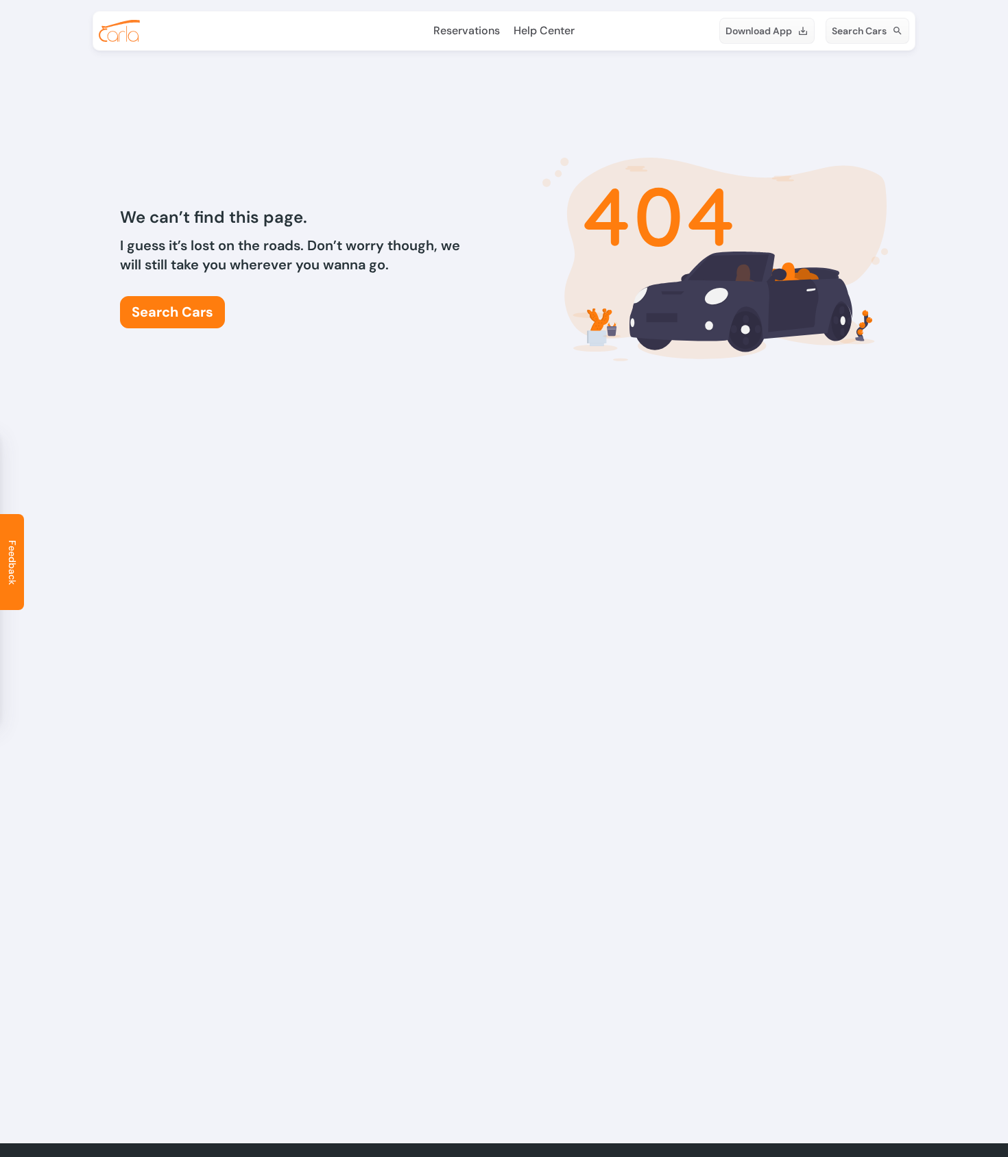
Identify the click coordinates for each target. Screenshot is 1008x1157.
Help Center (544, 30)
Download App (758, 31)
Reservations (466, 30)
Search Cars (859, 31)
